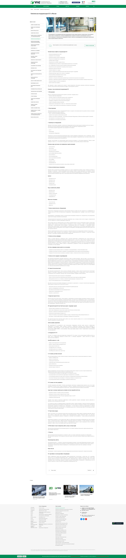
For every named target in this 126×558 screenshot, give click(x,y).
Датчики (40, 526)
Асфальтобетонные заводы (43, 510)
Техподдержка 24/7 (91, 3)
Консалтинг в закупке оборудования (34, 57)
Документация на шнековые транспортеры (35, 53)
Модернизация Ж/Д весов (34, 83)
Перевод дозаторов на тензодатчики (34, 78)
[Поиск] (93, 6)
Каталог (35, 6)
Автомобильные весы (42, 517)
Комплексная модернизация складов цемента (35, 45)
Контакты (87, 6)
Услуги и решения (58, 506)
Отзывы (32, 518)
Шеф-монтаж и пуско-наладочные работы (36, 71)
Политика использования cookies (34, 524)
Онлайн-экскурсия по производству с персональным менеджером (36, 36)
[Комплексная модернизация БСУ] (71, 17)
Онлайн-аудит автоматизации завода (35, 28)
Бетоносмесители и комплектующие (44, 515)
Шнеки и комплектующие (42, 521)
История (32, 511)
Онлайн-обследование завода (35, 24)
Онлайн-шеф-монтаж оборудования (34, 105)
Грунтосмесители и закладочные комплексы (45, 514)
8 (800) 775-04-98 (63, 1)
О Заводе (57, 6)
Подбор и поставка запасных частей (36, 80)
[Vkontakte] (93, 1)
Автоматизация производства (43, 518)
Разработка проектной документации (34, 63)
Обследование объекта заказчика (36, 65)
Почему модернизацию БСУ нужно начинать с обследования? (86, 495)
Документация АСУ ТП (34, 48)
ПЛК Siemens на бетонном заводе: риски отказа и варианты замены (39, 497)
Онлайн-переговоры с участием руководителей (35, 111)
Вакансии (77, 6)
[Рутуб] (94, 1)
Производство (33, 508)
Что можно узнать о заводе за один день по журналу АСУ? (70, 496)
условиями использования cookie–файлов (103, 556)
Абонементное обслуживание (35, 50)
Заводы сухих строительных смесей (44, 509)
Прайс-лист (67, 6)
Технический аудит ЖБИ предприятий (36, 91)
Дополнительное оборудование (43, 527)
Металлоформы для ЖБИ (34, 30)
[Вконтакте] (81, 519)
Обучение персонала (34, 93)
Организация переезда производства (61, 531)
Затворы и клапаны (41, 522)
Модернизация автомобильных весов (35, 86)
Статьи (32, 514)
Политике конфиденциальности (75, 556)
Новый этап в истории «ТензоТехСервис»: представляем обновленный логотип (55, 493)
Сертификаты (32, 510)
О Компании (32, 507)
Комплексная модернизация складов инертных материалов (35, 42)
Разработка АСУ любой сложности (36, 59)
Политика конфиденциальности (34, 522)
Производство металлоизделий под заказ (36, 74)
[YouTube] (86, 519)
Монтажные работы (34, 68)
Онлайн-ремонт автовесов (35, 102)
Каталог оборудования (42, 506)
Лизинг (32, 515)
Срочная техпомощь (34, 96)
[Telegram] (92, 1)
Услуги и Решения (46, 6)
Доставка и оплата (33, 517)
